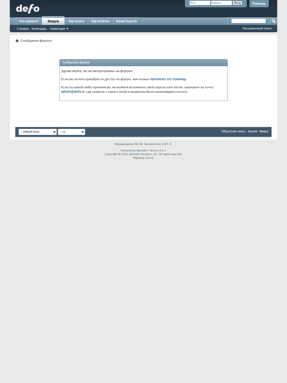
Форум (53, 21)
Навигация (57, 28)
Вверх (264, 131)
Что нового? (29, 21)
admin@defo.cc (73, 92)
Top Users (76, 21)
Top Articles (100, 21)
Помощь (259, 4)
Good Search (126, 21)
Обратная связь (233, 131)
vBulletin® (142, 150)
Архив (252, 131)
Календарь (39, 28)
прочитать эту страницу (168, 79)
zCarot (150, 158)
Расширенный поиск (257, 28)
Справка (23, 28)
